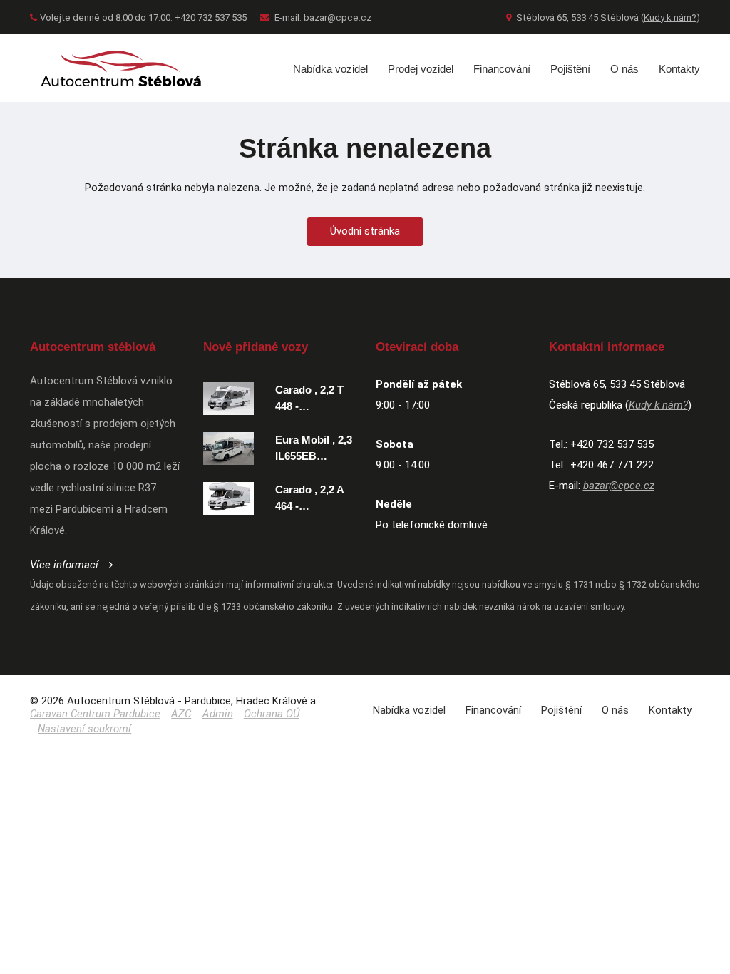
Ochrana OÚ (271, 713)
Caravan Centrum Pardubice (95, 713)
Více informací (64, 564)
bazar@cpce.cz (337, 17)
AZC (181, 713)
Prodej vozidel (420, 69)
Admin (217, 713)
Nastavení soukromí (84, 728)
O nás (624, 69)
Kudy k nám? (670, 17)
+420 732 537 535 (612, 444)
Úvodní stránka (365, 231)
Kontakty (679, 69)
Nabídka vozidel (330, 69)
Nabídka (409, 710)
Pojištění (570, 69)
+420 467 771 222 (612, 464)
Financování (501, 69)
